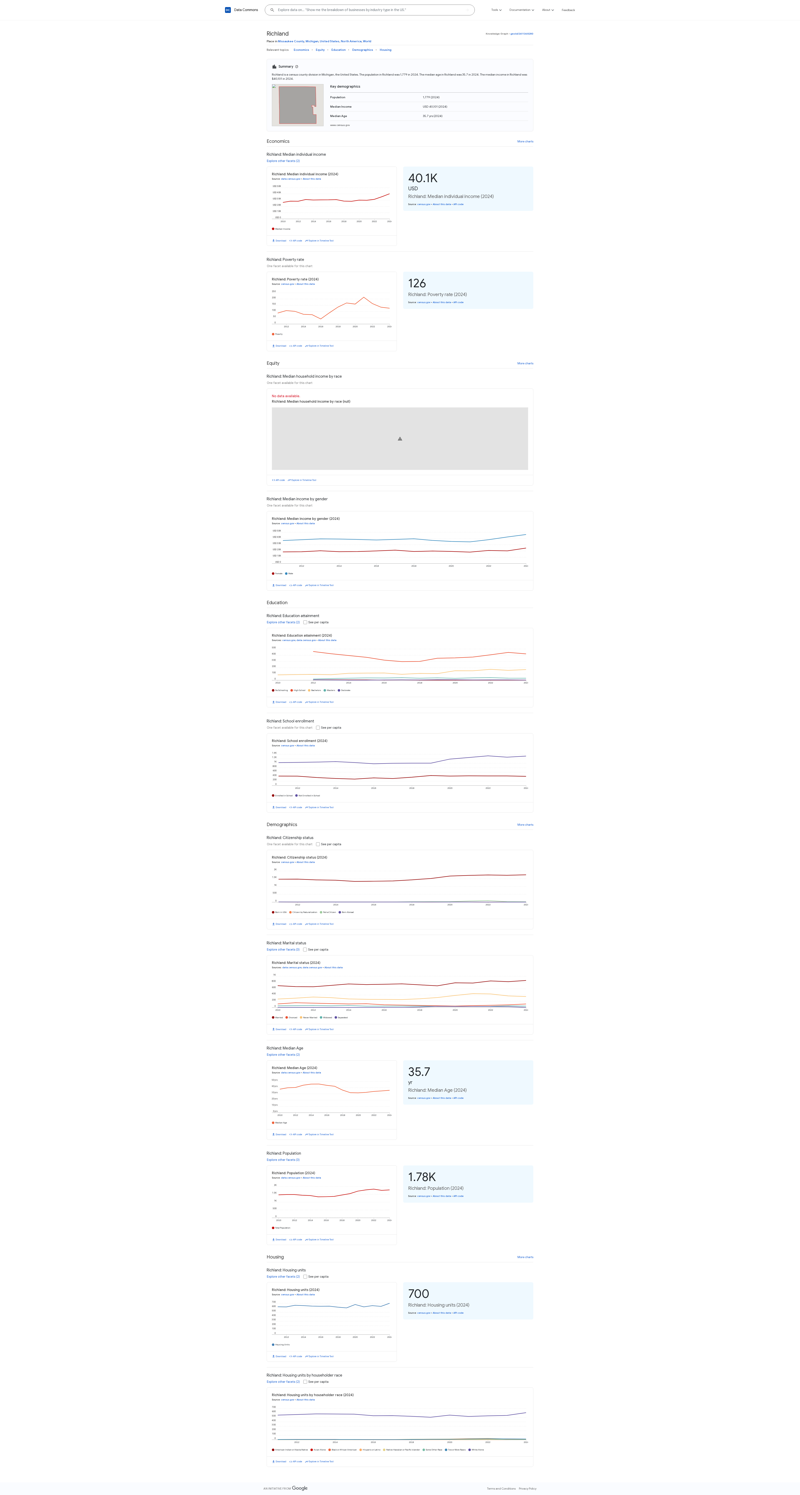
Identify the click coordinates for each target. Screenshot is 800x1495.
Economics (301, 50)
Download (281, 240)
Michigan (312, 41)
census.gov (423, 204)
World (367, 41)
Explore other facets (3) (283, 949)
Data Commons (246, 10)
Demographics (362, 50)
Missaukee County (291, 41)
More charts (525, 141)
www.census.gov (340, 125)
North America (351, 41)
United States (329, 41)
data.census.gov (290, 178)
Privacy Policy (527, 1488)
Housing (385, 50)
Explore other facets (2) (283, 161)
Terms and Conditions (501, 1488)
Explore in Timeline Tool (321, 240)
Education (338, 50)
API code (297, 240)
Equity (320, 50)
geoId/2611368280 (521, 33)
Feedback (568, 10)
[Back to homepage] (228, 10)
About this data (312, 178)
